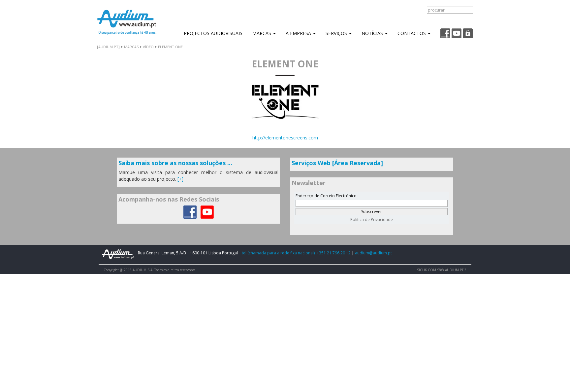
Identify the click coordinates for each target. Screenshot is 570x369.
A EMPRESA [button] (299, 33)
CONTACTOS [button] (412, 33)
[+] (180, 179)
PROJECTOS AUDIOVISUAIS (213, 33)
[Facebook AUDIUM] (190, 211)
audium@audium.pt (373, 253)
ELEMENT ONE (170, 46)
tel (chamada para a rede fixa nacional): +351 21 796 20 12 (296, 253)
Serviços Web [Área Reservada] (337, 163)
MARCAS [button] (262, 33)
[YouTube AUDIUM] (207, 211)
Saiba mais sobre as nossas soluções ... (175, 163)
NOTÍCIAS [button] (373, 33)
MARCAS (131, 46)
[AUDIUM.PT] (108, 46)
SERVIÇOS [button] (337, 33)
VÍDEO (148, 46)
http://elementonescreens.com (285, 137)
